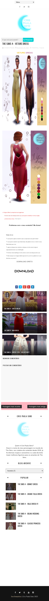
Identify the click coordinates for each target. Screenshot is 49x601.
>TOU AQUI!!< (17, 219)
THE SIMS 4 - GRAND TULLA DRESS (30, 494)
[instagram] (28, 6)
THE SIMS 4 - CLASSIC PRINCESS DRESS (29, 524)
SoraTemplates (16, 596)
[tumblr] (24, 592)
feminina (35, 48)
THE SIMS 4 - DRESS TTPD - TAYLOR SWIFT (17, 352)
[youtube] (28, 592)
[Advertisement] (24, 557)
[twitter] (24, 6)
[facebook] (20, 6)
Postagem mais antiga (37, 406)
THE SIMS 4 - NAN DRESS (11, 330)
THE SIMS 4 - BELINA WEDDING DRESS (28, 515)
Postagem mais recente (11, 406)
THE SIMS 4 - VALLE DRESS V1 (28, 503)
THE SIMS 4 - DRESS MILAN (12, 308)
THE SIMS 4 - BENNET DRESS (28, 484)
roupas (41, 48)
